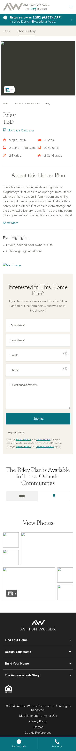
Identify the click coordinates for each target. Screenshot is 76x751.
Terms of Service (45, 446)
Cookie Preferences (38, 732)
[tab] (22, 496)
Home (6, 104)
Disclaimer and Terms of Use (38, 715)
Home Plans (33, 104)
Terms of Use (43, 439)
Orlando (18, 104)
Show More (10, 223)
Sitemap (38, 727)
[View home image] (11, 540)
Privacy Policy (23, 439)
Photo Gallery (27, 31)
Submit (38, 419)
